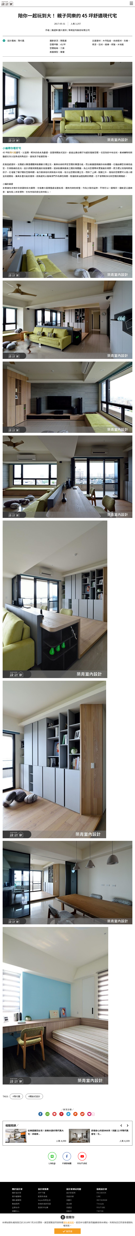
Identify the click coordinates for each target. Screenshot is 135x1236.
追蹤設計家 (102, 1189)
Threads (100, 1203)
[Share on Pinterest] (61, 1114)
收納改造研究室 (44, 1203)
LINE (99, 1196)
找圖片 (69, 1200)
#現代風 (16, 1096)
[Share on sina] (82, 1114)
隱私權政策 (68, 1222)
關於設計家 (17, 1189)
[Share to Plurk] (75, 1114)
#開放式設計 (34, 1096)
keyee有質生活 (44, 1200)
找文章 (69, 1203)
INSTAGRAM (102, 1200)
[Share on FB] (40, 1114)
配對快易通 (42, 1196)
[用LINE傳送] (47, 1114)
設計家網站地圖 (73, 1189)
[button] (121, 1125)
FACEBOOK (101, 1192)
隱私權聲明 (16, 1200)
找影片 (69, 1211)
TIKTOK (100, 1211)
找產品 (69, 1207)
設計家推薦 (43, 1189)
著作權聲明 (16, 1196)
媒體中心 (15, 1211)
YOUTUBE (101, 1207)
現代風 (13, 152)
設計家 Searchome (7, 4)
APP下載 (41, 1192)
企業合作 (15, 1207)
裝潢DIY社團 (43, 1207)
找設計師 (70, 1196)
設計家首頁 (71, 1192)
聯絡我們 (15, 1203)
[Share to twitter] (68, 1114)
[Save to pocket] (54, 1114)
